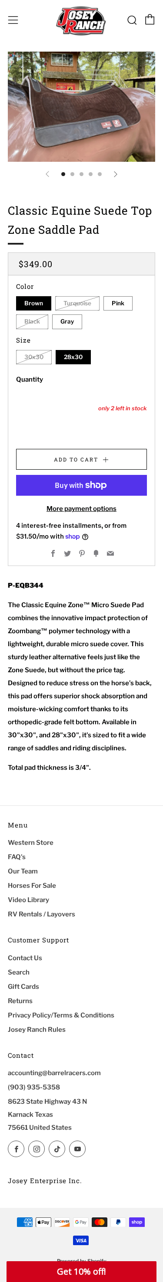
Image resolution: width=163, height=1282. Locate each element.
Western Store (30, 843)
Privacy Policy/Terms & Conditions (61, 1015)
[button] (81, 1271)
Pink (118, 303)
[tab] (63, 174)
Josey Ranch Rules (37, 1029)
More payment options (81, 509)
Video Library (28, 900)
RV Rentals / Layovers (41, 914)
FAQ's (17, 857)
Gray (67, 321)
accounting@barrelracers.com (54, 1073)
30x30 (33, 356)
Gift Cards (23, 987)
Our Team (23, 871)
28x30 (73, 356)
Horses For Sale (32, 886)
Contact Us (25, 958)
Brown (33, 303)
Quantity (29, 379)
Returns (20, 1001)
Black (32, 321)
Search (19, 972)
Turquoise (77, 303)
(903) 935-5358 (34, 1087)
